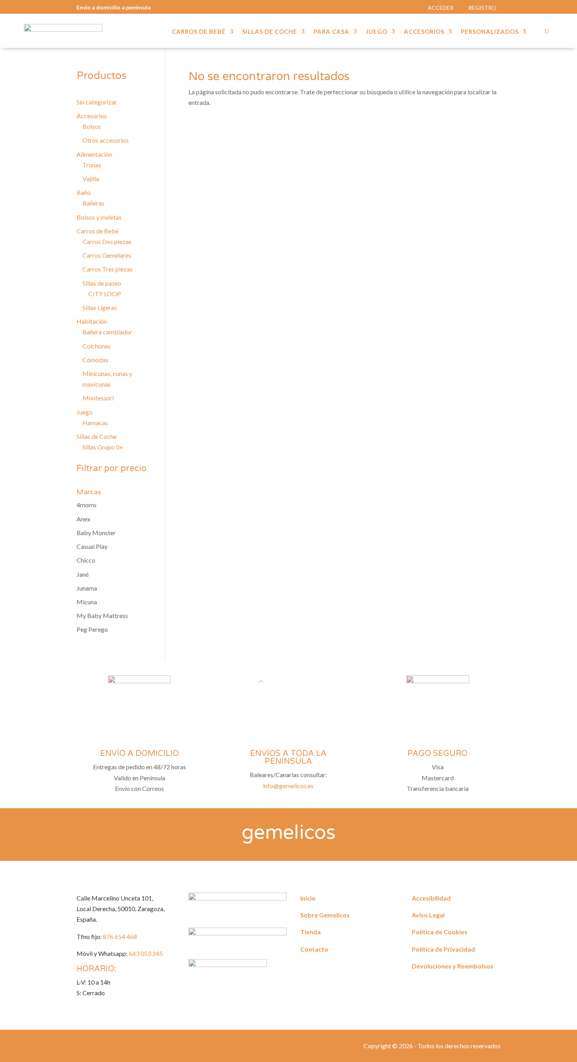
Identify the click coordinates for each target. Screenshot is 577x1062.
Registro (482, 7)
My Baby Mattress (102, 615)
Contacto (314, 949)
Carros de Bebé (199, 32)
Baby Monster (96, 532)
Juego (376, 32)
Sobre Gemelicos (325, 915)
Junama (87, 588)
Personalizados (490, 32)
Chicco (86, 560)
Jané (83, 574)
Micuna (87, 601)
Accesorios (424, 32)
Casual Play (92, 546)
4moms (87, 504)
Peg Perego (92, 629)
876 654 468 (120, 936)
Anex (83, 519)
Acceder (440, 7)
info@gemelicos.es (288, 785)
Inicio (308, 898)
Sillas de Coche (269, 32)
